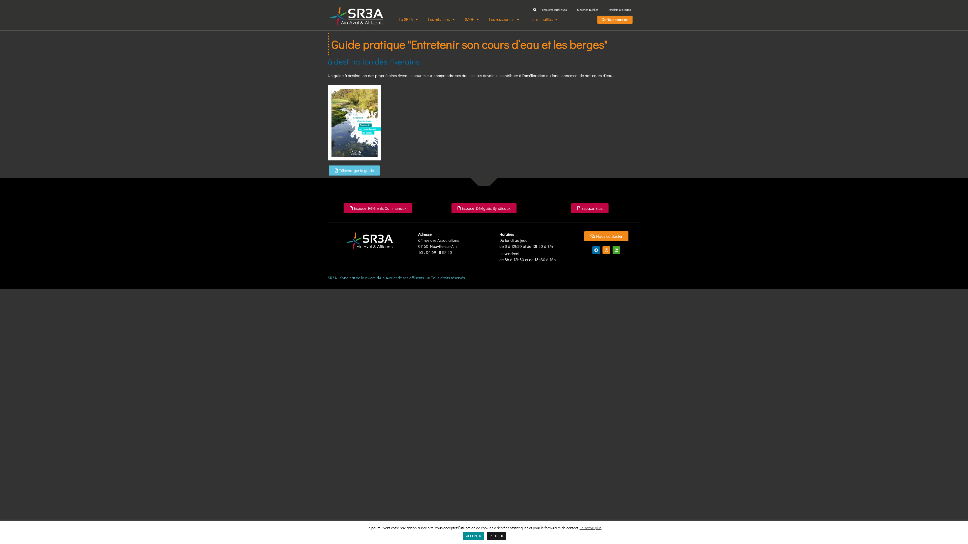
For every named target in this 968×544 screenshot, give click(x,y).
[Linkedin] (616, 250)
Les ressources (501, 19)
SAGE (469, 19)
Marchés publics (587, 10)
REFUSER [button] (496, 536)
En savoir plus (590, 527)
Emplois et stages (620, 10)
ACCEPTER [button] (473, 536)
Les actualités (541, 19)
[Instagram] (606, 250)
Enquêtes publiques (554, 10)
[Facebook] (596, 250)
